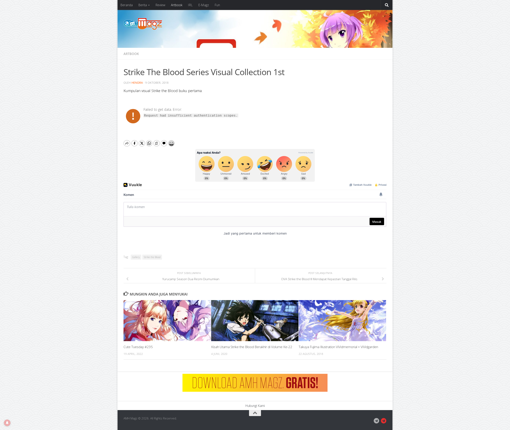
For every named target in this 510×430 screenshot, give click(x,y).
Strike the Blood (152, 257)
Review (160, 5)
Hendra (137, 82)
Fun (217, 5)
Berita (142, 5)
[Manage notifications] (7, 423)
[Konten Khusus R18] (383, 421)
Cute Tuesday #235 (138, 347)
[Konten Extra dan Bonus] (376, 421)
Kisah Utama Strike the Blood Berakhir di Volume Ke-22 (251, 347)
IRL (190, 5)
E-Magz (203, 5)
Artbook (176, 5)
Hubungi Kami (255, 405)
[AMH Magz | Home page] (143, 24)
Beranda (126, 5)
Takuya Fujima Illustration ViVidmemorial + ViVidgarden (338, 347)
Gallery (136, 257)
